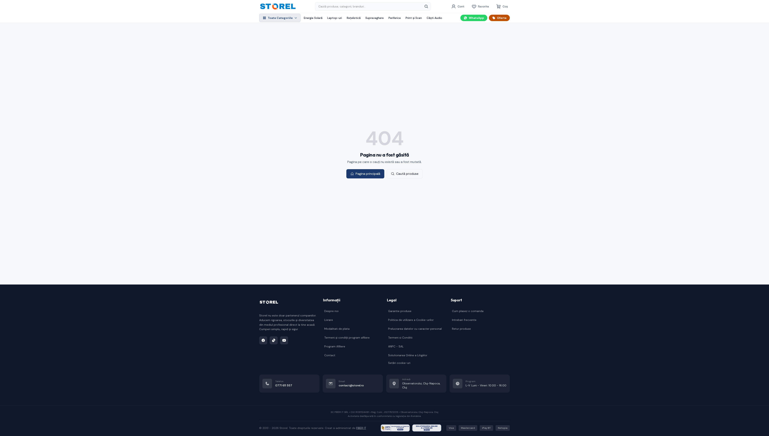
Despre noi (331, 311)
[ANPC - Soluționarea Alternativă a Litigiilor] (395, 428)
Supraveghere (374, 18)
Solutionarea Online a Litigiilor (407, 355)
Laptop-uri (334, 18)
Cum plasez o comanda (467, 311)
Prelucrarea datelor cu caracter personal (415, 329)
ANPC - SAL (396, 346)
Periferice (395, 18)
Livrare (328, 320)
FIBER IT (361, 428)
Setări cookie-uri (399, 363)
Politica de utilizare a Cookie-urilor (411, 320)
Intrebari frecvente (464, 320)
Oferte (502, 18)
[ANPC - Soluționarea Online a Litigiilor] (426, 428)
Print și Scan (414, 18)
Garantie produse (399, 311)
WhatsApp (476, 18)
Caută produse (407, 174)
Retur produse (461, 329)
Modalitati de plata (337, 329)
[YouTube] (284, 340)
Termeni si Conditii (400, 337)
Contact (329, 355)
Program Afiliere (334, 346)
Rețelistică (354, 18)
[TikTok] (274, 340)
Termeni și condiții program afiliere (347, 337)
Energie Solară (313, 18)
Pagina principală (368, 174)
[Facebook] (263, 340)
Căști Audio (434, 18)
